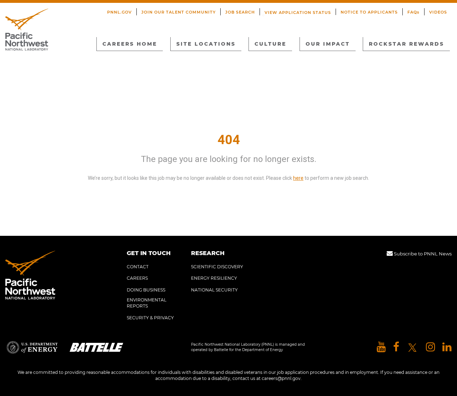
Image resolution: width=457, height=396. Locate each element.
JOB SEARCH (240, 12)
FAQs (413, 12)
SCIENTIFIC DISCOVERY (217, 266)
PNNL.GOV (119, 12)
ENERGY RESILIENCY (214, 278)
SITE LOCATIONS (206, 44)
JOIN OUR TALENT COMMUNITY (178, 12)
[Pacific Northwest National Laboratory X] (412, 347)
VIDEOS (438, 12)
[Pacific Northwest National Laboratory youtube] (381, 347)
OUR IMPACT (328, 44)
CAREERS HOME (129, 44)
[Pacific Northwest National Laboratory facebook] (396, 347)
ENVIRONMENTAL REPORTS (146, 303)
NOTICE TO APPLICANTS (369, 12)
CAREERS (137, 278)
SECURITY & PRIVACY (150, 317)
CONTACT (138, 266)
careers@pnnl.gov (281, 378)
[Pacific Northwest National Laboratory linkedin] (447, 347)
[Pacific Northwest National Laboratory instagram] (430, 347)
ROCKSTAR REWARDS (406, 44)
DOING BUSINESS (146, 290)
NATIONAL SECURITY (214, 290)
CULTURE (270, 44)
